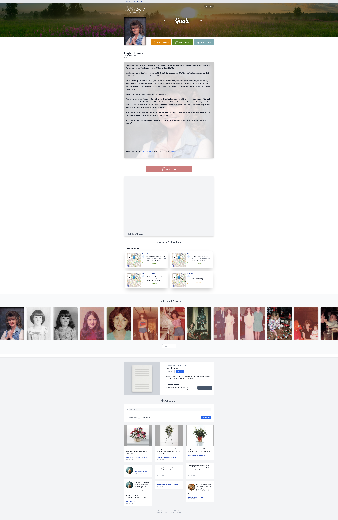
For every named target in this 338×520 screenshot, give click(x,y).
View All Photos (169, 346)
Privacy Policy (164, 512)
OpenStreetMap (171, 515)
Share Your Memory (204, 388)
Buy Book (179, 371)
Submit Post (206, 417)
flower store (173, 151)
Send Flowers (199, 282)
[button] (134, 258)
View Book (170, 371)
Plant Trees (154, 263)
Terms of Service (174, 512)
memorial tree (147, 151)
